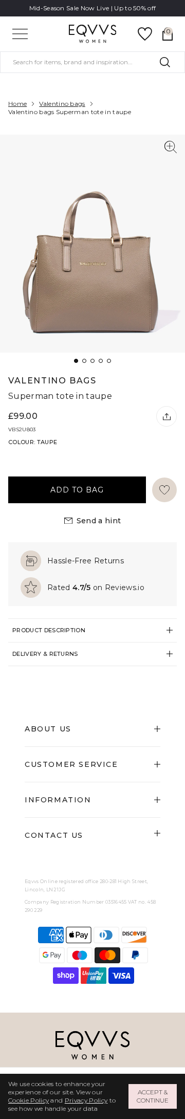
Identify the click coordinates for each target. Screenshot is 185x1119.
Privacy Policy (86, 1100)
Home (17, 103)
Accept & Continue (153, 1096)
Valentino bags (62, 103)
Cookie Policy (28, 1100)
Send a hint (99, 520)
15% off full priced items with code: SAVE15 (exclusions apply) (92, 12)
